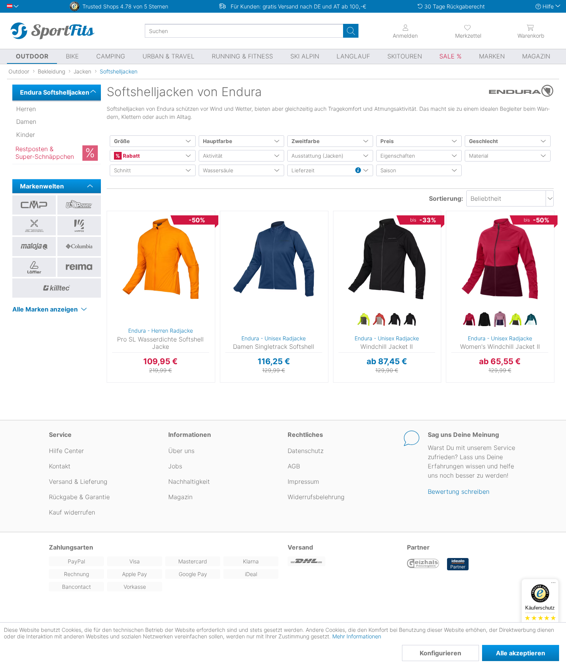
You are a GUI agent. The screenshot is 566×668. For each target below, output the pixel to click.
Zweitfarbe (305, 141)
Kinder (25, 134)
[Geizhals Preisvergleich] (423, 564)
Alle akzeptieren (520, 653)
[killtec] (56, 288)
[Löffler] (34, 267)
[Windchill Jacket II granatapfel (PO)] (379, 319)
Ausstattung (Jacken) (317, 156)
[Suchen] (350, 31)
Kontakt (59, 466)
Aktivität (213, 156)
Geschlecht (483, 141)
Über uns (181, 451)
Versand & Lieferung (78, 481)
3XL (334, 269)
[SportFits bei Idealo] (458, 564)
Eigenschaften (397, 156)
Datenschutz (305, 451)
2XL (334, 258)
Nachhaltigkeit (189, 481)
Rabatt (131, 156)
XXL (108, 273)
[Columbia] (79, 246)
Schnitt (122, 170)
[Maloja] (34, 246)
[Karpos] (79, 225)
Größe (122, 141)
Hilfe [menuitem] (548, 6)
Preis (387, 141)
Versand (300, 547)
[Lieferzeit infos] (358, 171)
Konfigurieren (440, 653)
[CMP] (34, 205)
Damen (26, 121)
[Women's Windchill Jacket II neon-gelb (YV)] (515, 319)
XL (334, 246)
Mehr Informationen (356, 636)
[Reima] (79, 267)
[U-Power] (79, 205)
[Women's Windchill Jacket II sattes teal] (530, 319)
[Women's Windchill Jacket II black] (484, 319)
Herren (26, 109)
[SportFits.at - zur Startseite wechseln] (52, 31)
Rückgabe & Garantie (79, 497)
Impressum (303, 481)
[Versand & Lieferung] (343, 561)
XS (447, 213)
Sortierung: (446, 198)
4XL (334, 280)
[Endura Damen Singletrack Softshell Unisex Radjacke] (274, 259)
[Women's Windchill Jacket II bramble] (499, 319)
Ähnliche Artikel (161, 382)
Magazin (180, 497)
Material (478, 156)
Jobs (175, 466)
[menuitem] (468, 31)
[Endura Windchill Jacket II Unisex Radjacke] (387, 259)
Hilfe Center (66, 451)
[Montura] (34, 225)
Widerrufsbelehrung (316, 497)
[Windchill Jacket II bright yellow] (363, 319)
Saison (388, 170)
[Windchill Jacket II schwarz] (409, 319)
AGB (294, 466)
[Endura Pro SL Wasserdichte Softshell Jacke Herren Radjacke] (160, 259)
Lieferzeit (303, 170)
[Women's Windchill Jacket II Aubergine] (469, 319)
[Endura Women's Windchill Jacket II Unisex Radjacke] (500, 259)
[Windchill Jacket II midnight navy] (394, 319)
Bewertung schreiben (458, 491)
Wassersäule (218, 170)
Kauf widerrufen (72, 512)
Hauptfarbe (217, 141)
